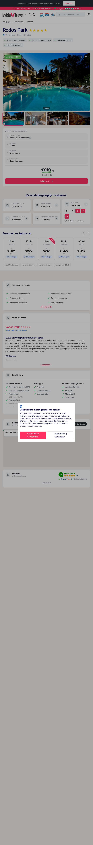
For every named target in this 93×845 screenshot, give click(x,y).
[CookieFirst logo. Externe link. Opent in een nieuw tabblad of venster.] (21, 406)
